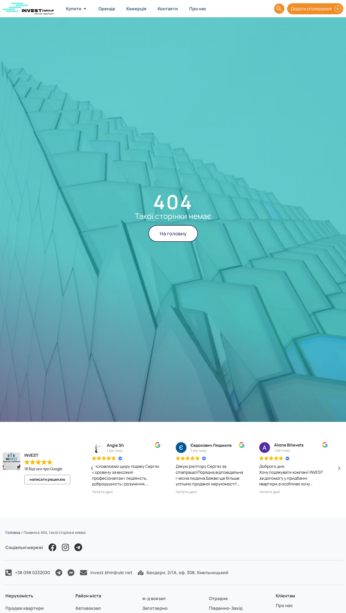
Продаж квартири (24, 608)
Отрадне (218, 598)
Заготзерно (155, 608)
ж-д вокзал (154, 598)
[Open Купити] (85, 8)
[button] (339, 468)
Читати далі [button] (108, 491)
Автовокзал (88, 608)
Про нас (284, 605)
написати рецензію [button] (47, 479)
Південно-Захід (225, 608)
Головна (12, 532)
